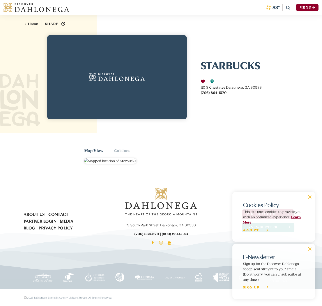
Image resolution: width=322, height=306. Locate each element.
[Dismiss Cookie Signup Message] (309, 197)
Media (67, 221)
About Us (34, 214)
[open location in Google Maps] (110, 161)
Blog (29, 227)
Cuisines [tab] (122, 150)
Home (33, 24)
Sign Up (251, 288)
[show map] (212, 81)
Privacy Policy (56, 227)
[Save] (203, 81)
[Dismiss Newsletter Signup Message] (309, 249)
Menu (305, 7)
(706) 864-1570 (213, 93)
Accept (251, 230)
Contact (58, 214)
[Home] (36, 7)
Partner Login (40, 221)
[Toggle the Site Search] (288, 7)
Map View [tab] (93, 150)
